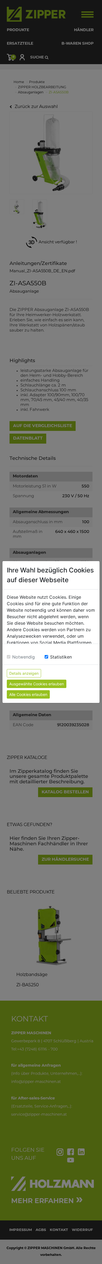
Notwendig (23, 657)
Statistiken (61, 657)
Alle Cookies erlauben (28, 694)
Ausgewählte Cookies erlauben (36, 684)
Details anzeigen (24, 673)
